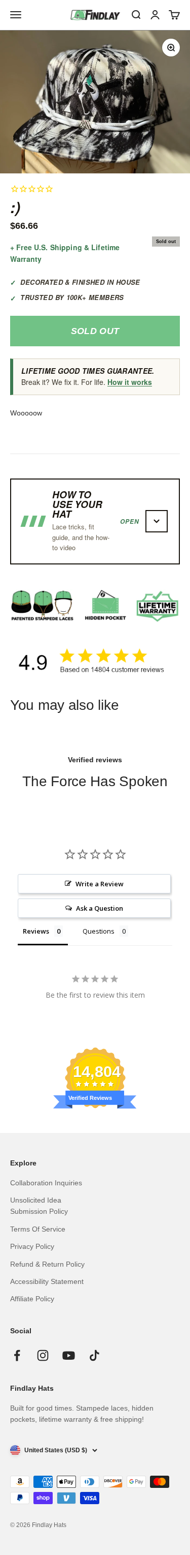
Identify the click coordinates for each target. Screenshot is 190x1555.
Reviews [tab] (36, 931)
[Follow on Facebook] (17, 1355)
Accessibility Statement (47, 1281)
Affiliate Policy (32, 1299)
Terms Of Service (37, 1229)
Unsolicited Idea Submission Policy (39, 1205)
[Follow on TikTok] (94, 1355)
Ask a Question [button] (99, 908)
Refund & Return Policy (47, 1264)
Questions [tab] (99, 931)
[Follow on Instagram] (43, 1355)
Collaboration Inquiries (46, 1183)
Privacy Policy (32, 1246)
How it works (129, 382)
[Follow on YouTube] (68, 1355)
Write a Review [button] (99, 883)
